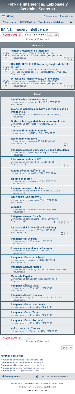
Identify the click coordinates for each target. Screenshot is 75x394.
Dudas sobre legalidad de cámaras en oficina (38, 121)
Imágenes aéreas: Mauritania (28, 304)
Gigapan (16, 206)
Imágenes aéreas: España (26, 216)
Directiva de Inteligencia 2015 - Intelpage (35, 78)
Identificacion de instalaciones (29, 99)
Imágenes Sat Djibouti (24, 238)
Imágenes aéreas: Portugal (27, 320)
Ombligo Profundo (37, 269)
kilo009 (32, 173)
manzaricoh (34, 102)
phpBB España (49, 387)
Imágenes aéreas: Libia (24, 285)
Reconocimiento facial (24, 138)
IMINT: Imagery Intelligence (24, 29)
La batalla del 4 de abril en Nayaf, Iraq (33, 227)
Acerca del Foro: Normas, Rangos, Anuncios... (45, 55)
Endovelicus (35, 114)
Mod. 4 (32, 162)
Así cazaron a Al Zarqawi (26, 328)
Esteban (33, 279)
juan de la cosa (36, 297)
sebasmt (33, 69)
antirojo (32, 260)
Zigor (31, 53)
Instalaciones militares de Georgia (31, 248)
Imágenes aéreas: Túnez (25, 312)
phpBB (29, 383)
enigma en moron (21, 178)
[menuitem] (10, 16)
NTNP (32, 133)
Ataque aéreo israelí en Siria (28, 170)
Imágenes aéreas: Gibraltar (27, 188)
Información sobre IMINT (26, 159)
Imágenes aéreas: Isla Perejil (28, 257)
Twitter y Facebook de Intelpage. (30, 50)
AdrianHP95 (35, 191)
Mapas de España (21, 276)
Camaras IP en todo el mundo (29, 130)
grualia (32, 141)
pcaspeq (33, 152)
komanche (34, 219)
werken (32, 181)
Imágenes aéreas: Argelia (26, 266)
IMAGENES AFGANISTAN (26, 197)
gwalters (33, 81)
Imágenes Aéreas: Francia (26, 295)
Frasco (32, 124)
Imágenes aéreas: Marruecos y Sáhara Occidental (40, 150)
